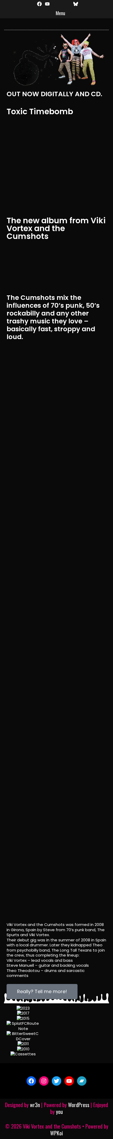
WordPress (78, 1105)
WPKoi (56, 1133)
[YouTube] (69, 1081)
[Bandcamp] (81, 1081)
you (59, 1111)
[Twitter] (56, 1081)
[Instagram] (44, 1081)
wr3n (35, 1105)
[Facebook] (31, 1081)
